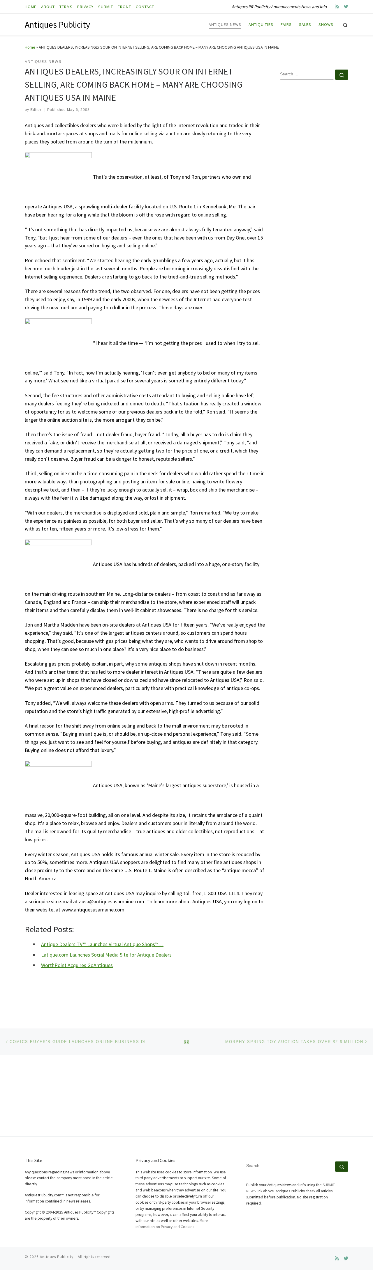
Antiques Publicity (56, 1256)
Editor (35, 110)
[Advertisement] (314, 178)
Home (30, 47)
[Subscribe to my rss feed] (337, 6)
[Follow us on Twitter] (346, 6)
